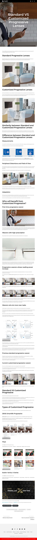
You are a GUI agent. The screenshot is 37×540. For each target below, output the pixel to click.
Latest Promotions (9, 531)
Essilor (5, 475)
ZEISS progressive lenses (19, 511)
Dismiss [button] (34, 538)
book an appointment (7, 505)
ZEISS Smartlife (4, 416)
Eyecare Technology (23, 531)
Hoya (5, 444)
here (18, 500)
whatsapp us (15, 505)
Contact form (21, 533)
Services (18, 531)
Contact (28, 531)
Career (31, 531)
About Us (14, 531)
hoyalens (28, 509)
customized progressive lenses (12, 509)
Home (5, 531)
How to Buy (16, 533)
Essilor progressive (22, 509)
